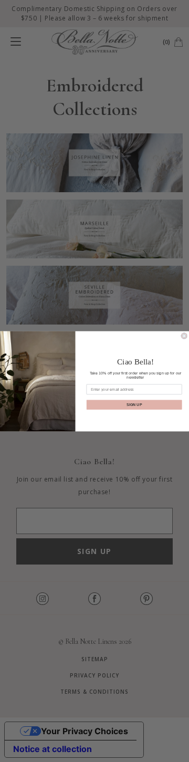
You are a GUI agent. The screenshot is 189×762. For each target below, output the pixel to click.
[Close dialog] (184, 335)
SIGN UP (134, 404)
